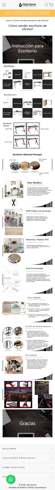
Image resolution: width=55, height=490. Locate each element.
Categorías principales (19, 458)
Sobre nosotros (14, 467)
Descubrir (9, 448)
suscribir (9, 477)
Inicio (9, 20)
